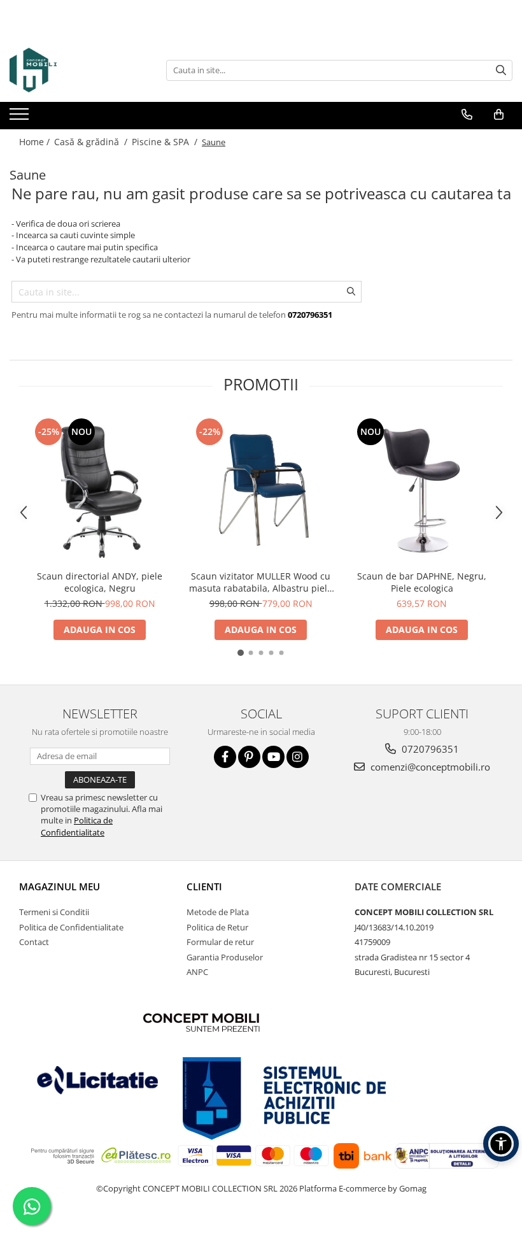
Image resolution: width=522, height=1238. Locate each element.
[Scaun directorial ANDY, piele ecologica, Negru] (99, 489)
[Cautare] (501, 70)
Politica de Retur (217, 927)
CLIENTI (204, 886)
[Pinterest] (249, 757)
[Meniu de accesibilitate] (501, 1144)
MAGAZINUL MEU (59, 886)
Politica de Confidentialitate (77, 826)
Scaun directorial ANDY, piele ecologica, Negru (99, 582)
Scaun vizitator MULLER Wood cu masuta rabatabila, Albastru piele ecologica (260, 582)
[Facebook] (225, 757)
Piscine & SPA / (166, 142)
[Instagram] (297, 757)
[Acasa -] (73, 70)
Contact (34, 942)
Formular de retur (220, 942)
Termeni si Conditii (54, 912)
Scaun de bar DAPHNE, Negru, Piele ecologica (421, 582)
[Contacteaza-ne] (467, 114)
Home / (35, 142)
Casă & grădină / (92, 142)
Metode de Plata (218, 912)
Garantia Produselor (225, 957)
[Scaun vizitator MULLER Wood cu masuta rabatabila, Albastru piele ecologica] (261, 489)
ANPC (197, 972)
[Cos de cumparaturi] (498, 114)
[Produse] (21, 117)
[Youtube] (273, 757)
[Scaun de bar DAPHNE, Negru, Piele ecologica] (422, 489)
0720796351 (429, 749)
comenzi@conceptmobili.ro (429, 766)
